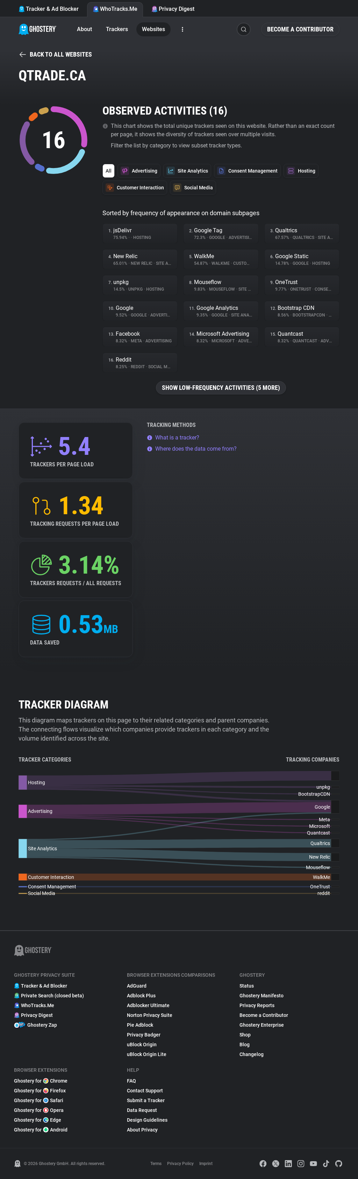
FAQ (131, 1081)
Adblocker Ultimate (148, 1005)
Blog (244, 1044)
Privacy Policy (180, 1163)
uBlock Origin (142, 1044)
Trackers (117, 29)
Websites (153, 29)
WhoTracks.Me (118, 9)
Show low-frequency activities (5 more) (221, 387)
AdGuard (136, 986)
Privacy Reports (256, 1005)
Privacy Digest (176, 9)
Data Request (142, 1110)
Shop (245, 1035)
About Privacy (142, 1130)
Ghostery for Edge (37, 1120)
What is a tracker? (177, 437)
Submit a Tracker (146, 1100)
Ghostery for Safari (38, 1100)
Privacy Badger (143, 1035)
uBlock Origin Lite (146, 1054)
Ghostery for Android (40, 1130)
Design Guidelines (147, 1120)
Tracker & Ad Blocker (52, 9)
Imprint (206, 1163)
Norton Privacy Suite (149, 1015)
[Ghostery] (38, 29)
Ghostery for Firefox (40, 1090)
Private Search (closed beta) (52, 995)
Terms (156, 1163)
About (84, 29)
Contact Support (145, 1090)
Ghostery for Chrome (40, 1081)
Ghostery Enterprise (261, 1025)
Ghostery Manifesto (261, 995)
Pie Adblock (140, 1025)
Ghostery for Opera (39, 1110)
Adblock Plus (141, 995)
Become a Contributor (300, 29)
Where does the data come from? (196, 448)
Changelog (251, 1054)
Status (246, 986)
